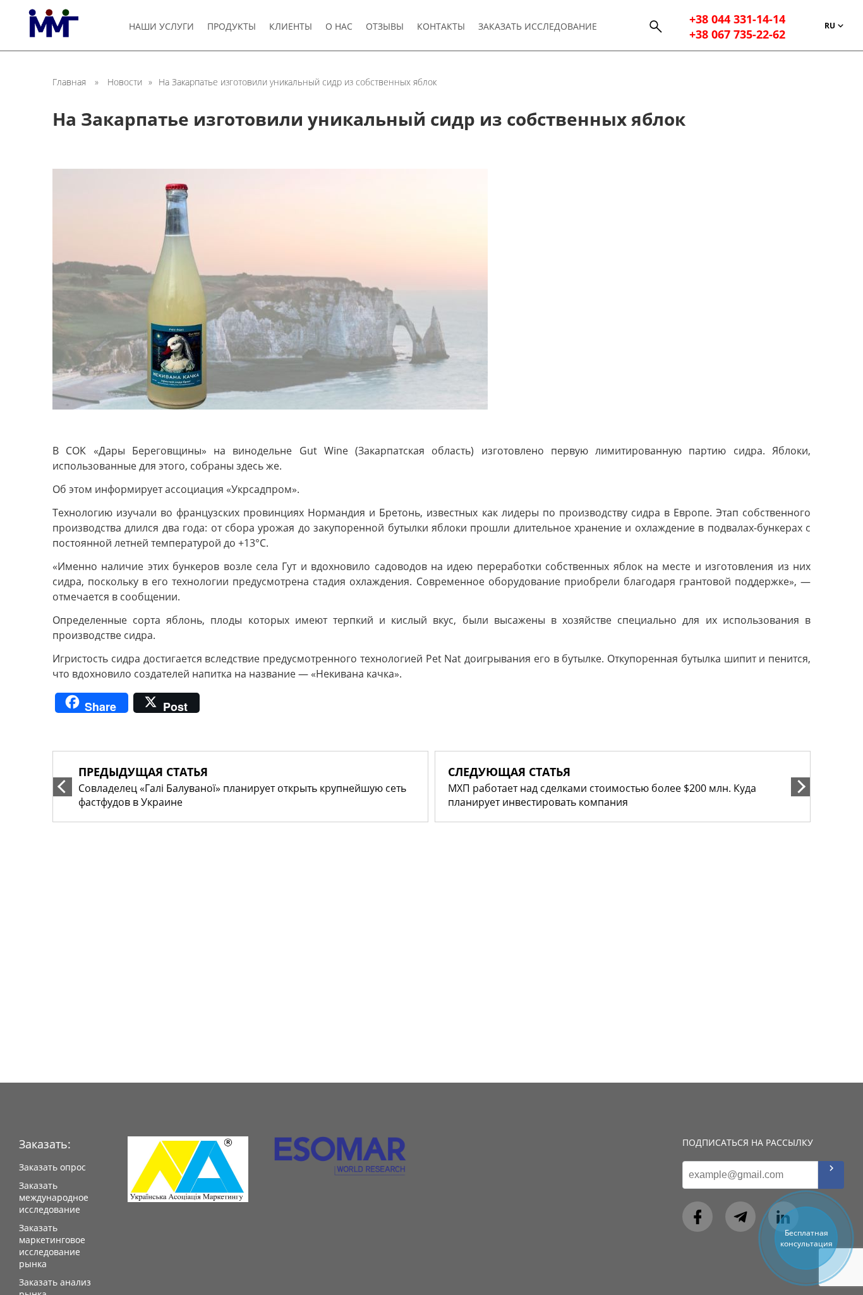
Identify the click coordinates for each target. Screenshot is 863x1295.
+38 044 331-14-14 (737, 19)
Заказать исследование (537, 26)
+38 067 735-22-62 (737, 34)
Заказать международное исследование (53, 1197)
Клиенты (290, 26)
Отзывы (385, 26)
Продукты (231, 26)
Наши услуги (161, 26)
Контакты (441, 26)
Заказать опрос (52, 1167)
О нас (339, 26)
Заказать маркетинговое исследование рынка (52, 1246)
